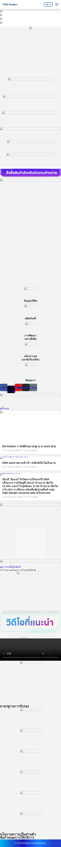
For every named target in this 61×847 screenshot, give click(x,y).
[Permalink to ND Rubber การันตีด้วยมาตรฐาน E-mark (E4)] (30, 426)
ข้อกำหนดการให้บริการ (17, 837)
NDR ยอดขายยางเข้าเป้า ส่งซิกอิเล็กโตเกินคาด (29, 462)
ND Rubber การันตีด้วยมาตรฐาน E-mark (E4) (29, 446)
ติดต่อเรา (30, 380)
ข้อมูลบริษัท (30, 300)
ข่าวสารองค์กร (30, 450)
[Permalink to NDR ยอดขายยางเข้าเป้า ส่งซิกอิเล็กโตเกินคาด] (14, 457)
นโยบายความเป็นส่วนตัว (18, 834)
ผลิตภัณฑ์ (30, 318)
